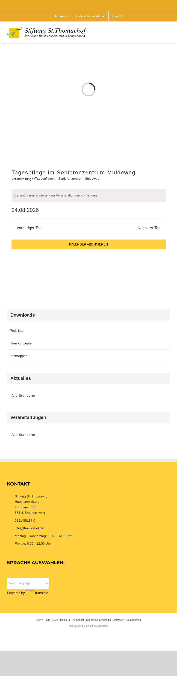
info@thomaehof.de (29, 528)
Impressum (75, 625)
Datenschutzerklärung (95, 625)
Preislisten (17, 330)
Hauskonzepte (21, 343)
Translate (41, 593)
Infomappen (18, 356)
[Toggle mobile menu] (168, 34)
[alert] (89, 195)
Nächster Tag (149, 228)
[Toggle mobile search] (160, 34)
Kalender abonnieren (88, 244)
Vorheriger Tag (29, 228)
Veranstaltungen (23, 179)
